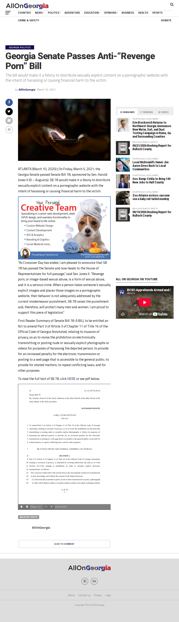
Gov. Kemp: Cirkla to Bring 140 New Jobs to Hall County (151, 180)
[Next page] (27, 507)
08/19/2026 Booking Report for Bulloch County (152, 213)
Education (91, 12)
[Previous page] (21, 507)
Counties (24, 12)
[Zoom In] (51, 507)
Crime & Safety (28, 20)
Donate (166, 20)
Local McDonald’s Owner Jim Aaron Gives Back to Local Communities (150, 165)
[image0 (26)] (64, 258)
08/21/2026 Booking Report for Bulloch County (152, 147)
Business (128, 12)
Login (108, 595)
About (71, 595)
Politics (53, 12)
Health (143, 12)
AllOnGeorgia (27, 89)
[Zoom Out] (46, 507)
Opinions (110, 12)
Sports (157, 12)
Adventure (72, 12)
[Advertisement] (145, 249)
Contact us (84, 595)
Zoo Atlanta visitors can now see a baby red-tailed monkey (151, 197)
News (39, 12)
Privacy (98, 595)
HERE (71, 378)
